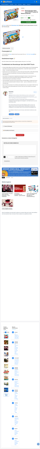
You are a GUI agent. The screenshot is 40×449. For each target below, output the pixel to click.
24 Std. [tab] (5, 332)
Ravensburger (14, 25)
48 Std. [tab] (7, 332)
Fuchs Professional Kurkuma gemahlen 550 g (17, 432)
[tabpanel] (6, 363)
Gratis (16, 4)
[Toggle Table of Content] (11, 48)
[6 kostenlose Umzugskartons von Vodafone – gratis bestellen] (20, 185)
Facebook (11, 114)
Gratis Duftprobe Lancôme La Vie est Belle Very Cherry (7, 209)
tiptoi (18, 25)
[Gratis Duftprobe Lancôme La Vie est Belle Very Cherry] (7, 199)
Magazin (24, 4)
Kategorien (28, 4)
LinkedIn (16, 114)
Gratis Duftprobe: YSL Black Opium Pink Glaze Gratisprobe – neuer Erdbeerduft (7, 195)
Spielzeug (22, 8)
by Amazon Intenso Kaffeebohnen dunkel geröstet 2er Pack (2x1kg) (17, 372)
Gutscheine (20, 4)
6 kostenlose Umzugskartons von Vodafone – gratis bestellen (19, 194)
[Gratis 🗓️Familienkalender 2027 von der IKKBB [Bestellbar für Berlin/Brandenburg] (32, 185)
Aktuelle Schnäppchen (5, 4)
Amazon (28, 19)
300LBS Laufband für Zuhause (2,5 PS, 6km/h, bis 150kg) (16, 395)
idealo (10, 54)
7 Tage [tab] (8, 332)
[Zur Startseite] (18, 1)
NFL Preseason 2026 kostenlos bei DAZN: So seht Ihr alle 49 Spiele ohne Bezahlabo (16, 349)
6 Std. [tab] (4, 332)
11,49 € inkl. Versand (29, 54)
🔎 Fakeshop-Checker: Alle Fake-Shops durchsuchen (17, 336)
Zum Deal (28, 22)
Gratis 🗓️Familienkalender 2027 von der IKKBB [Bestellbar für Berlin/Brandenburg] (32, 195)
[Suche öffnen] (34, 2)
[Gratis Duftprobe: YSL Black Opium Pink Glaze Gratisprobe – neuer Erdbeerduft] (7, 185)
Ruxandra (11, 91)
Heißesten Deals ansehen (6, 395)
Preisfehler (11, 4)
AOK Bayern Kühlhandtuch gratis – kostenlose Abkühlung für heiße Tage (17, 421)
